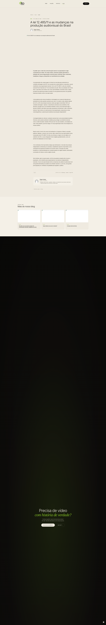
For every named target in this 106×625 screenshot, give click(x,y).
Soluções (51, 3)
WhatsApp (63, 172)
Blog (63, 3)
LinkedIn (67, 172)
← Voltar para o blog (38, 189)
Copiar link (71, 172)
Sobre (46, 3)
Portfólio (58, 3)
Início (31, 14)
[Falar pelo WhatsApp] (103, 622)
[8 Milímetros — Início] (22, 3)
